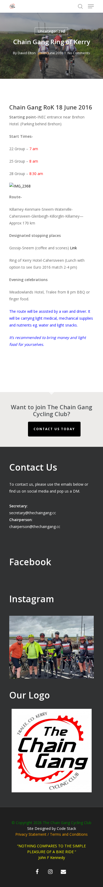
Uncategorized (51, 31)
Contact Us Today (54, 429)
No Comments (79, 52)
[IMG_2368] (20, 186)
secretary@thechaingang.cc (32, 512)
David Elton (27, 52)
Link (73, 247)
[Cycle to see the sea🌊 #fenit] (51, 658)
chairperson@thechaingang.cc (34, 526)
